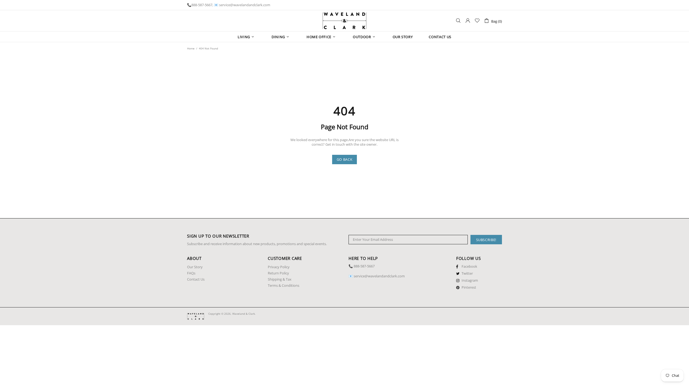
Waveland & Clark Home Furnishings (344, 21)
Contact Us (196, 279)
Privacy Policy (279, 267)
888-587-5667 (201, 5)
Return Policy (278, 273)
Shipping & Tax (279, 279)
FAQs (191, 273)
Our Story (195, 267)
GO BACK (345, 159)
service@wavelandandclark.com (244, 5)
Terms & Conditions (283, 285)
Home (191, 48)
